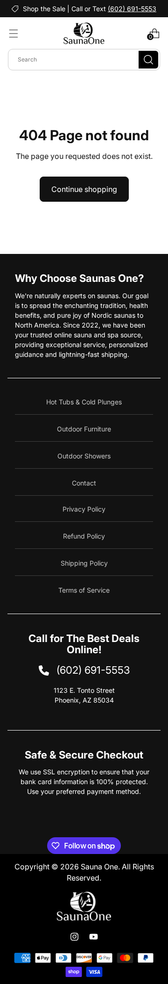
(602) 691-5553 (132, 9)
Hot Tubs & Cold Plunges (84, 402)
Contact (84, 483)
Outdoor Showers (84, 456)
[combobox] (84, 59)
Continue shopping (84, 189)
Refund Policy (84, 536)
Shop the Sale (44, 9)
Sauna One (99, 866)
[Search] (148, 59)
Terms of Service (84, 590)
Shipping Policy (84, 563)
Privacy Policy (84, 509)
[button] (13, 33)
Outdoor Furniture (84, 429)
